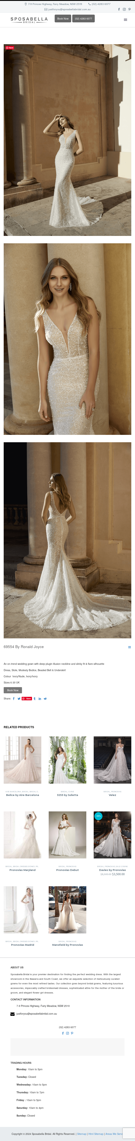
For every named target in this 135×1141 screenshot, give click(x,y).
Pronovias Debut (67, 870)
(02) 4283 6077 (101, 4)
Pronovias (116, 792)
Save (28, 698)
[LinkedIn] (40, 698)
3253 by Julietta (67, 795)
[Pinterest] (129, 9)
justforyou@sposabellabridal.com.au (69, 9)
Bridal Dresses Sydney (24, 866)
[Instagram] (124, 9)
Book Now (63, 18)
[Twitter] (19, 698)
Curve (71, 792)
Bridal (25, 792)
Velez (112, 795)
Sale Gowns (122, 866)
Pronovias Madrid (22, 944)
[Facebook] (119, 9)
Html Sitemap (95, 1134)
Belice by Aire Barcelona (22, 795)
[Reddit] (45, 698)
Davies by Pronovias (112, 870)
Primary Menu (125, 19)
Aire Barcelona (13, 792)
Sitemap (81, 1134)
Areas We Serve (114, 1134)
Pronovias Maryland (22, 870)
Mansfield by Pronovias (67, 944)
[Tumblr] (34, 698)
